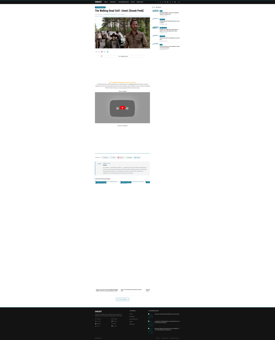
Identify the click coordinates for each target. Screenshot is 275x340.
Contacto (158, 338)
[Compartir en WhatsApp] (105, 52)
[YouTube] (175, 2)
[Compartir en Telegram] (107, 52)
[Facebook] (158, 2)
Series (106, 2)
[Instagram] (160, 2)
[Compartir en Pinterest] (102, 52)
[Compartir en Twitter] (99, 52)
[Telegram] (168, 2)
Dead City (162, 19)
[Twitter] (170, 2)
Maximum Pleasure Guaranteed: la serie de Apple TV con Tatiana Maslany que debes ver (167, 329)
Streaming (113, 2)
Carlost (98, 311)
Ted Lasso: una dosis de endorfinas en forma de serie (167, 314)
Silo (161, 10)
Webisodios (140, 2)
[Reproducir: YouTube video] (122, 107)
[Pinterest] (165, 2)
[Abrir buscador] (179, 2)
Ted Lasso (162, 36)
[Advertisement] (166, 73)
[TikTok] (172, 2)
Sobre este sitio (165, 338)
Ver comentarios (123, 299)
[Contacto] (163, 2)
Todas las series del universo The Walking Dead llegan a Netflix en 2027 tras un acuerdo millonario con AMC (107, 290)
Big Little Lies (163, 27)
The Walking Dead (100, 7)
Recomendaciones (124, 2)
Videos (133, 2)
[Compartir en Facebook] (96, 52)
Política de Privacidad (174, 338)
